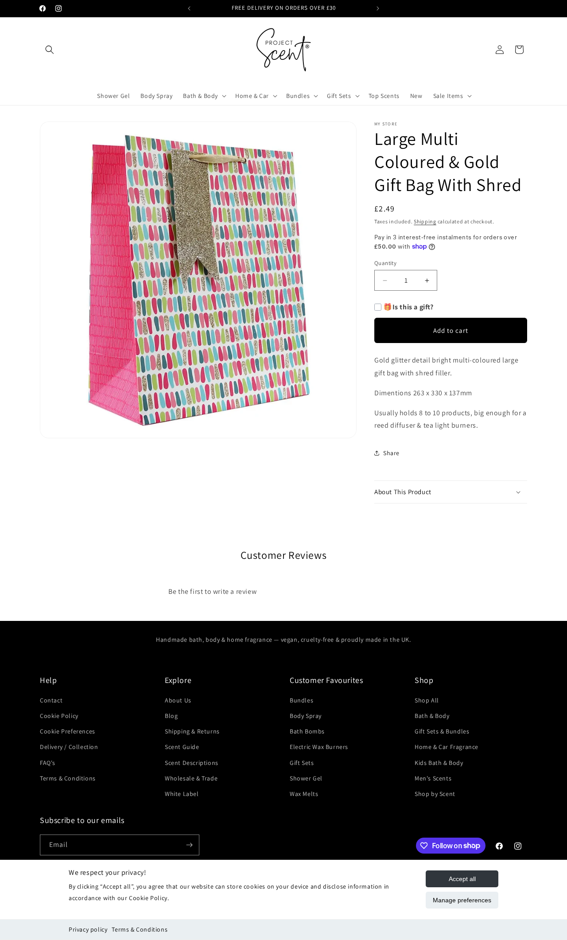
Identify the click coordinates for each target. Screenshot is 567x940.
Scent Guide (182, 747)
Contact (51, 700)
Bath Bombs (307, 731)
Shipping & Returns (192, 731)
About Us (178, 700)
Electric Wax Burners (319, 747)
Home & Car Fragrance (446, 747)
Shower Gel (306, 778)
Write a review (354, 586)
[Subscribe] (189, 845)
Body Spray (306, 716)
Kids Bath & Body (439, 763)
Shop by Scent (435, 794)
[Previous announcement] (189, 8)
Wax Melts (304, 794)
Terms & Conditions (139, 929)
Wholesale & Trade (191, 778)
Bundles (301, 700)
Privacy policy (88, 929)
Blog (171, 716)
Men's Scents (433, 778)
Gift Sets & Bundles (442, 731)
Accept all (462, 878)
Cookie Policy (59, 716)
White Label (182, 794)
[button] (49, 49)
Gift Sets (302, 763)
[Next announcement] (378, 8)
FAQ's (47, 763)
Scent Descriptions (191, 763)
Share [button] (391, 453)
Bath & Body (432, 716)
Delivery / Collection (69, 747)
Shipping (425, 221)
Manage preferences (462, 900)
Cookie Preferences (67, 731)
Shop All (427, 700)
